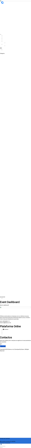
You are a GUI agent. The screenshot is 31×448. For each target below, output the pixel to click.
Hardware (2, 176)
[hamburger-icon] (0, 34)
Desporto (2, 139)
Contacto (5, 44)
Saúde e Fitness (3, 136)
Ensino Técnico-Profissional (6, 164)
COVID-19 (2, 138)
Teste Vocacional (4, 170)
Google (3, 354)
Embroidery (2, 62)
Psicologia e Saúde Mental (6, 148)
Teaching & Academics (5, 151)
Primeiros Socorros (4, 146)
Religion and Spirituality (5, 130)
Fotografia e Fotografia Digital (6, 97)
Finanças (2, 87)
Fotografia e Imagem (5, 94)
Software (2, 183)
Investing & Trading (4, 92)
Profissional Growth (4, 129)
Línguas (2, 167)
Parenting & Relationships (6, 133)
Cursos (4, 38)
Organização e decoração (6, 73)
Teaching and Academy (5, 154)
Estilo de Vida (3, 69)
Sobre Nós (5, 35)
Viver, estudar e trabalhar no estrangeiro (9, 76)
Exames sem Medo (4, 165)
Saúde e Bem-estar (4, 135)
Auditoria (2, 79)
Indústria (2, 110)
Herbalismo (2, 141)
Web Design (2, 184)
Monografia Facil (3, 100)
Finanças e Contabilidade (5, 78)
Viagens (2, 75)
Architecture (3, 57)
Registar (2, 435)
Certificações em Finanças (6, 82)
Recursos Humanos (4, 116)
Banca (1, 81)
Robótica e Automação (5, 181)
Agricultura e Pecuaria (5, 103)
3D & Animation (3, 56)
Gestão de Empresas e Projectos (7, 108)
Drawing (2, 60)
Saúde (1, 149)
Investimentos (3, 89)
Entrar (12, 434)
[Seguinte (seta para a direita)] (2, 447)
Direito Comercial (4, 106)
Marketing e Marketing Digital (6, 111)
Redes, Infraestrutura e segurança (8, 180)
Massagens (2, 142)
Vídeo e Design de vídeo (5, 98)
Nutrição (2, 145)
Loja (4, 39)
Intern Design (3, 65)
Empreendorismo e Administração (8, 107)
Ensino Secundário (4, 161)
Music (1, 66)
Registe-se (8, 434)
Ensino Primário (3, 159)
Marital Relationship (4, 126)
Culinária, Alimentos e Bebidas (7, 72)
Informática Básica (4, 177)
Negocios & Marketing (5, 101)
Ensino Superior (3, 162)
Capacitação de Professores (6, 157)
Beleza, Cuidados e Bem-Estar (7, 71)
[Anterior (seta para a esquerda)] (0, 447)
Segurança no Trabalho (5, 117)
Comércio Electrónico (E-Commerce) (8, 104)
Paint (1, 68)
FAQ (7, 45)
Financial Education (4, 124)
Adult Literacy (3, 155)
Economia (2, 85)
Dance (1, 59)
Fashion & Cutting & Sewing (6, 63)
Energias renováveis (4, 174)
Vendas (1, 119)
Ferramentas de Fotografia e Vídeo (8, 95)
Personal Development (5, 120)
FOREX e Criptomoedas (5, 88)
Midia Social (2, 113)
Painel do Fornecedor (7, 41)
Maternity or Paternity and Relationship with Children (12, 127)
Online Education (4, 152)
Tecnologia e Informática (5, 171)
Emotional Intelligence (5, 123)
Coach (1, 122)
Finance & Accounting (5, 91)
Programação (3, 178)
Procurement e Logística (5, 114)
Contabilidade (3, 84)
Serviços (5, 37)
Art (0, 54)
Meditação (2, 143)
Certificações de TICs (5, 173)
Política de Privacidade (11, 416)
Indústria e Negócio (10, 42)
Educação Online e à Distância (7, 158)
